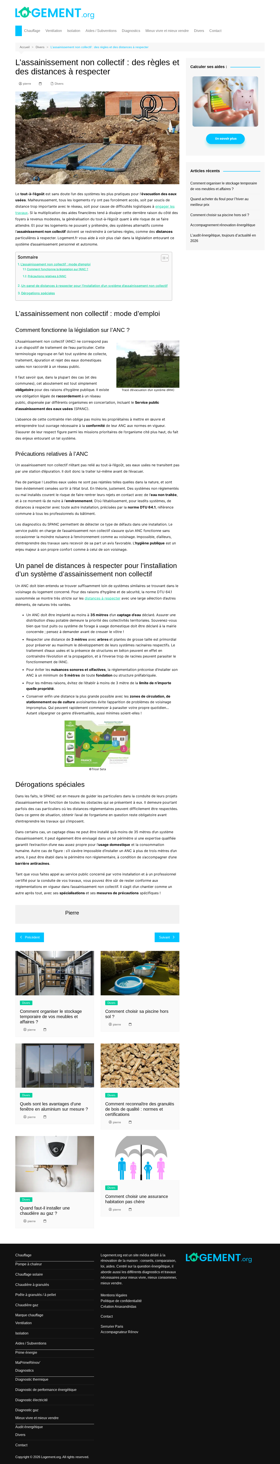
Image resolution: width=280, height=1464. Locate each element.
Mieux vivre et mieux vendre (167, 31)
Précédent (32, 937)
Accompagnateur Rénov (119, 1332)
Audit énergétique (29, 1427)
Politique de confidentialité (121, 1301)
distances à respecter (102, 598)
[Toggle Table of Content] (163, 258)
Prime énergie (26, 1352)
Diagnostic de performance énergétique (46, 1390)
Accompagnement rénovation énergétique (222, 225)
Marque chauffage (29, 1315)
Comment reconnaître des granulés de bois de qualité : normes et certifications (139, 1109)
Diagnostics (131, 31)
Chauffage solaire (29, 1274)
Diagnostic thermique (31, 1379)
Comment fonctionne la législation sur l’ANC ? (57, 269)
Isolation (73, 31)
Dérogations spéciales (38, 293)
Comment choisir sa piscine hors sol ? (219, 215)
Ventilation (54, 31)
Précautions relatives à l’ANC (47, 276)
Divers (199, 31)
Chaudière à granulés (32, 1285)
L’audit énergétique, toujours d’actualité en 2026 (223, 238)
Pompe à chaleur (28, 1264)
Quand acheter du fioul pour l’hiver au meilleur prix (219, 202)
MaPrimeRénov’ (27, 1362)
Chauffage (32, 31)
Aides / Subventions (101, 31)
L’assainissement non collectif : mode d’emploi (56, 264)
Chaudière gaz (26, 1305)
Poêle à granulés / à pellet (35, 1295)
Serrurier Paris (112, 1326)
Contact (215, 31)
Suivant (164, 937)
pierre (27, 83)
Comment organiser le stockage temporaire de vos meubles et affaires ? (51, 1016)
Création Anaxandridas (118, 1306)
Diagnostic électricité (31, 1400)
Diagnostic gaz (26, 1410)
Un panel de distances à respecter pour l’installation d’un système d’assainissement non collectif (94, 286)
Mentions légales (114, 1295)
